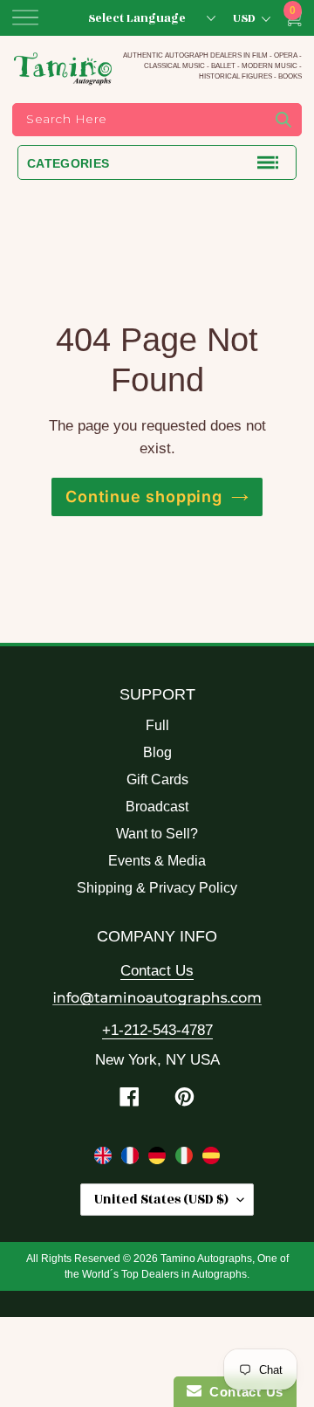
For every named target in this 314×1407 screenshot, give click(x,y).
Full (157, 725)
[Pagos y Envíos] (211, 1159)
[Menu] (25, 17)
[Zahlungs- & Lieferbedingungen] (159, 1159)
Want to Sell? (157, 833)
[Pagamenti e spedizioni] (186, 1159)
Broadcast (157, 806)
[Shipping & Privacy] (105, 1159)
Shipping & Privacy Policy (157, 887)
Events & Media (157, 860)
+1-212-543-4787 (157, 1030)
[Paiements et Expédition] (132, 1159)
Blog (157, 752)
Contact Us (157, 970)
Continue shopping (143, 496)
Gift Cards (157, 779)
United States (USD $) (161, 1200)
